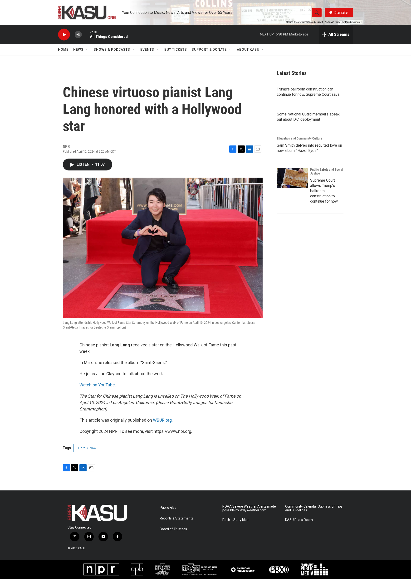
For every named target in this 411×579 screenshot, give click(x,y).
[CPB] (137, 569)
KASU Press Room (299, 520)
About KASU (248, 49)
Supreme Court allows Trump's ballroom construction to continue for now (324, 191)
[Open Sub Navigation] (87, 49)
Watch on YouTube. (97, 384)
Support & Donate (209, 49)
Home (63, 49)
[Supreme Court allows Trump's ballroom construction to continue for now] (292, 178)
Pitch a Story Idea (235, 520)
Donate (340, 12)
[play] (64, 34)
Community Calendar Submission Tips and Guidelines (313, 508)
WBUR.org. (163, 420)
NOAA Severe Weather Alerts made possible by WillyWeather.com (249, 508)
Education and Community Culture (299, 138)
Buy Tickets (175, 49)
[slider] (86, 34)
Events (147, 49)
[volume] (78, 34)
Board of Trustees (173, 529)
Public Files (168, 507)
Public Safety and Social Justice (326, 171)
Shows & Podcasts (112, 49)
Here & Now (87, 448)
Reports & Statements (176, 518)
